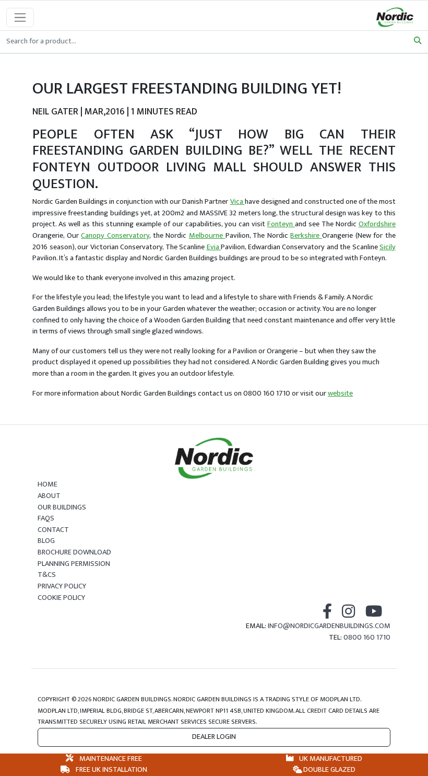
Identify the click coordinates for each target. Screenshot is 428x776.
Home (47, 484)
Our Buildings (62, 507)
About (49, 496)
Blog (46, 541)
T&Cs (47, 575)
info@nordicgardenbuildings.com (329, 626)
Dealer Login (214, 737)
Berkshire (306, 235)
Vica (237, 201)
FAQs (46, 518)
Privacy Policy (62, 586)
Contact (53, 530)
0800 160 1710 (366, 637)
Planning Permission (74, 564)
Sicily (387, 247)
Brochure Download (74, 552)
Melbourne (207, 235)
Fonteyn (281, 224)
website (340, 393)
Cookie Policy (61, 598)
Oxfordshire (377, 224)
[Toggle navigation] (20, 17)
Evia (214, 247)
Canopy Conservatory (115, 235)
